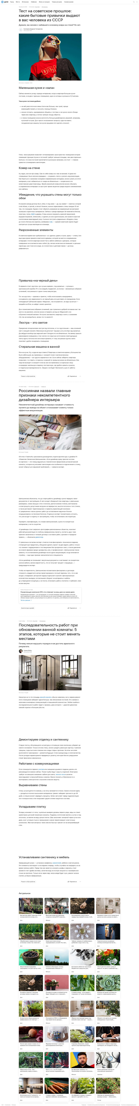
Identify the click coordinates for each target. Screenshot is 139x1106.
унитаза (41, 769)
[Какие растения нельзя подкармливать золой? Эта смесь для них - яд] (57, 936)
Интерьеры (45, 6)
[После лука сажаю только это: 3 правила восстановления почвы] (31, 1038)
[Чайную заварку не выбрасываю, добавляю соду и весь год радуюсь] (82, 936)
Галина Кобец (28, 650)
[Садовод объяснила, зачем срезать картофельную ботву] (82, 1038)
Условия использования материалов (96, 1104)
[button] (50, 57)
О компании (7, 1104)
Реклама (14, 1104)
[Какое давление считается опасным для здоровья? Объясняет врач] (108, 1064)
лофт (50, 222)
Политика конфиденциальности (128, 1104)
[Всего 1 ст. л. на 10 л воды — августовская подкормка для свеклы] (57, 1064)
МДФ (33, 214)
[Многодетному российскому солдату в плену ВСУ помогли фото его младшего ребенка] (57, 910)
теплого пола (60, 774)
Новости (43, 386)
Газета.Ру (36, 386)
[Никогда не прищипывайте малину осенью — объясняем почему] (108, 1090)
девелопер (39, 537)
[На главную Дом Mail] (6, 2)
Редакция (84, 1104)
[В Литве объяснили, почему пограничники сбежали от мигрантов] (57, 961)
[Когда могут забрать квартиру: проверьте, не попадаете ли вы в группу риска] (108, 1038)
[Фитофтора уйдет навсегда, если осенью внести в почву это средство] (31, 910)
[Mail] (2, 2)
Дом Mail (37, 6)
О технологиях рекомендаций (113, 1104)
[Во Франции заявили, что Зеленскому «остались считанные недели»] (82, 1064)
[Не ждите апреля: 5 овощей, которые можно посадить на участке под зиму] (31, 987)
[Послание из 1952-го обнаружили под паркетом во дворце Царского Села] (57, 1013)
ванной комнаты (46, 697)
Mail (3, 1104)
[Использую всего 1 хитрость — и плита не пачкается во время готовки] (31, 1090)
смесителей (56, 863)
